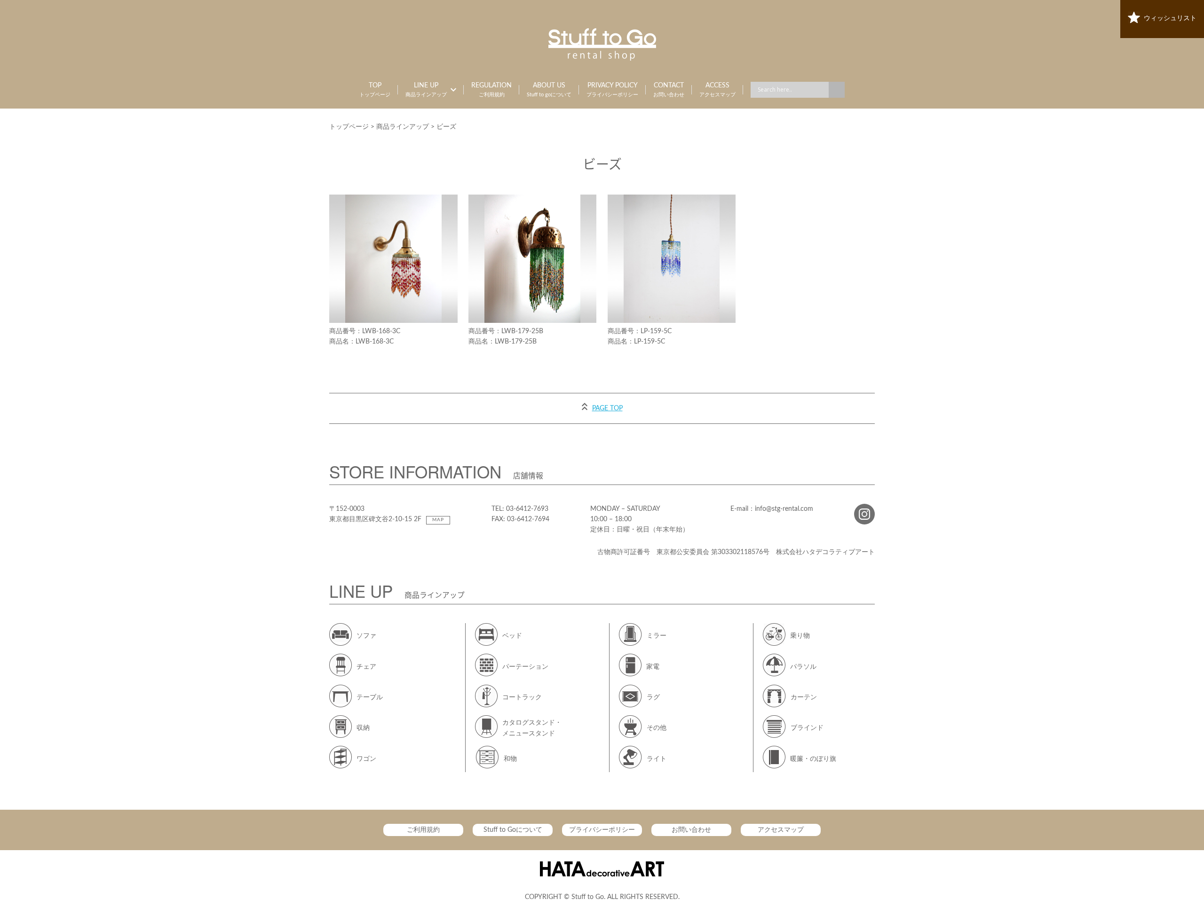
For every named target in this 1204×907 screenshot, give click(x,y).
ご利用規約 (423, 830)
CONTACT (668, 89)
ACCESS (717, 89)
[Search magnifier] (837, 90)
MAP (438, 519)
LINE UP (426, 89)
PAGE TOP (607, 408)
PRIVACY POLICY (612, 89)
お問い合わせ (691, 830)
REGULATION (491, 89)
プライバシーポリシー (602, 830)
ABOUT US (549, 89)
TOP (374, 89)
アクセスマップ (781, 830)
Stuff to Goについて (512, 830)
